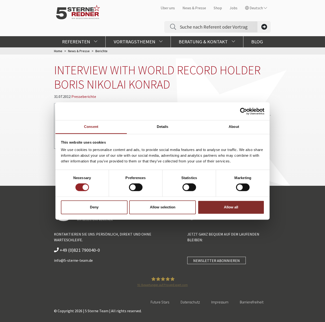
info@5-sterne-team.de (73, 260)
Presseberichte (83, 96)
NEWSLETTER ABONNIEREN (216, 260)
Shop (218, 7)
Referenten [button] (76, 42)
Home (58, 51)
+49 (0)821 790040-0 (79, 250)
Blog (257, 42)
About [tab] (234, 127)
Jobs (233, 7)
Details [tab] (162, 127)
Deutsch (256, 7)
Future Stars (160, 302)
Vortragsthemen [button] (135, 42)
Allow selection (162, 207)
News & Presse (194, 7)
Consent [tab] (91, 127)
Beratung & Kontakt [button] (204, 42)
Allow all (231, 207)
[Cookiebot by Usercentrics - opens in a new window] (243, 111)
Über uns (168, 7)
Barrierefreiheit (251, 302)
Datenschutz (190, 302)
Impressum (219, 302)
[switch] (136, 187)
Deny (94, 207)
